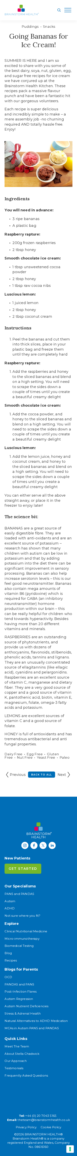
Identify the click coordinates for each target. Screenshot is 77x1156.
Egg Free (34, 754)
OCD (8, 977)
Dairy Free (13, 754)
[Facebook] (34, 845)
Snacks (49, 26)
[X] (43, 845)
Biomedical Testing (19, 946)
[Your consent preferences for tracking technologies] (70, 1149)
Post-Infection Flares (21, 991)
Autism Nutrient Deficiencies (26, 1006)
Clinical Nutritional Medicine (26, 931)
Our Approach (16, 1061)
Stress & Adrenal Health (23, 1013)
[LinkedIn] (52, 845)
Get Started (23, 869)
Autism (10, 901)
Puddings (30, 26)
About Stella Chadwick (22, 1054)
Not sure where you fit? (22, 916)
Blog (8, 953)
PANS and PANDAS (19, 894)
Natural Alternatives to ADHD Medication (36, 1021)
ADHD (10, 908)
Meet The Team (17, 1046)
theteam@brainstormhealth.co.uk (44, 1120)
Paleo (64, 757)
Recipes (11, 960)
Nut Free (24, 757)
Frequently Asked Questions (26, 1075)
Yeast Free (46, 757)
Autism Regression (19, 999)
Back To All (41, 774)
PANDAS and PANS (19, 984)
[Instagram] (24, 845)
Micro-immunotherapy (22, 938)
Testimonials (14, 1068)
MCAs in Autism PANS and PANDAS (32, 1028)
